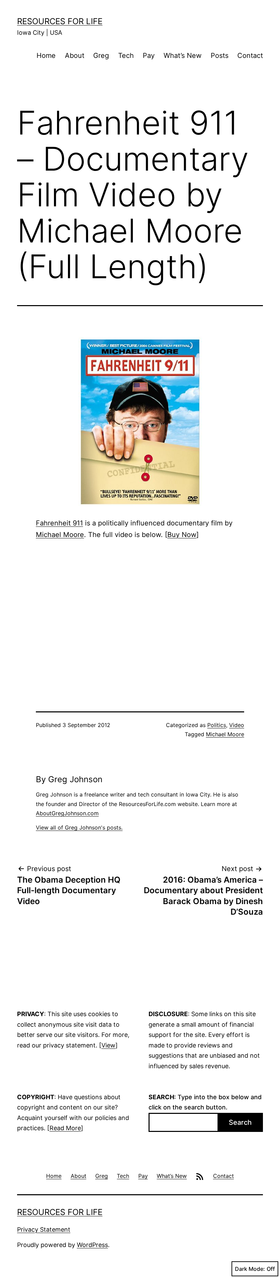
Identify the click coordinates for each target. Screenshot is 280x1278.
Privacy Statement (43, 1229)
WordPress (92, 1244)
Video (236, 725)
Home (46, 55)
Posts (219, 55)
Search (240, 1122)
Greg (101, 55)
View (108, 1045)
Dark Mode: (250, 1268)
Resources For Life (59, 21)
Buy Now (181, 535)
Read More (65, 1128)
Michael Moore (60, 535)
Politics (216, 725)
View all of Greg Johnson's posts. (79, 827)
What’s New (182, 55)
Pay (149, 55)
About (74, 55)
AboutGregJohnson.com (67, 813)
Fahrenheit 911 (59, 523)
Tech (126, 55)
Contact (250, 55)
